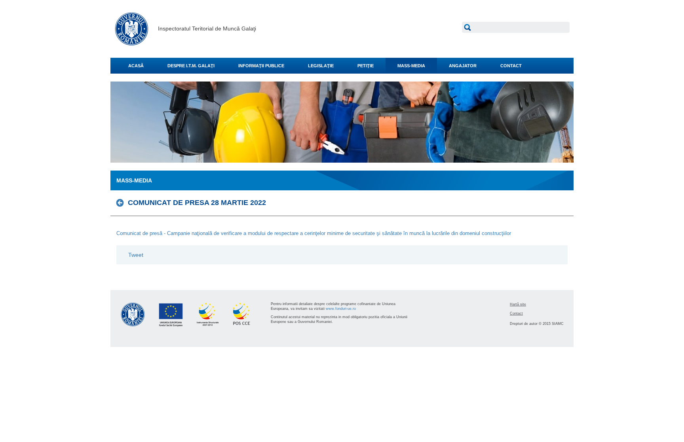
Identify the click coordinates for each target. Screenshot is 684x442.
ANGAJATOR (463, 65)
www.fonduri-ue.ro (341, 309)
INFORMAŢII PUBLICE (261, 65)
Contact (516, 313)
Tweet (135, 255)
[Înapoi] (122, 202)
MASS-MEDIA (411, 65)
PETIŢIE (365, 65)
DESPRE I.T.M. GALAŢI (191, 65)
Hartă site (518, 304)
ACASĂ (136, 65)
